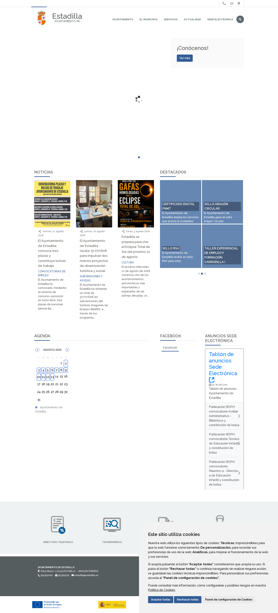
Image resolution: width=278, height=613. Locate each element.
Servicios (171, 19)
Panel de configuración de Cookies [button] (228, 599)
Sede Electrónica (220, 19)
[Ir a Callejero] (239, 3)
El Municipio (149, 19)
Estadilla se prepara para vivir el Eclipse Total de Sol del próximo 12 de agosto (136, 247)
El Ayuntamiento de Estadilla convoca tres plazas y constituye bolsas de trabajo (52, 253)
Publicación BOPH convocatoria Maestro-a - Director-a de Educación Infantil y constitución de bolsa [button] (224, 473)
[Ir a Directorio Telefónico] (224, 3)
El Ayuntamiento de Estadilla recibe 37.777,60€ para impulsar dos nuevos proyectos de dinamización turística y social (94, 256)
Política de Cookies (161, 590)
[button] (37, 350)
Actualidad (192, 19)
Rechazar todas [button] (187, 599)
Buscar (240, 19)
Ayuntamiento (122, 19)
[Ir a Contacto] (231, 3)
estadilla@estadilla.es (86, 575)
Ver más (184, 58)
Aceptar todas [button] (160, 599)
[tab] (170, 347)
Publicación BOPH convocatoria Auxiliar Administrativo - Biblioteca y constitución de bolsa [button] (224, 416)
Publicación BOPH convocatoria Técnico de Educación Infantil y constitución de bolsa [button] (224, 443)
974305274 (63, 575)
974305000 (46, 575)
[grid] (52, 379)
